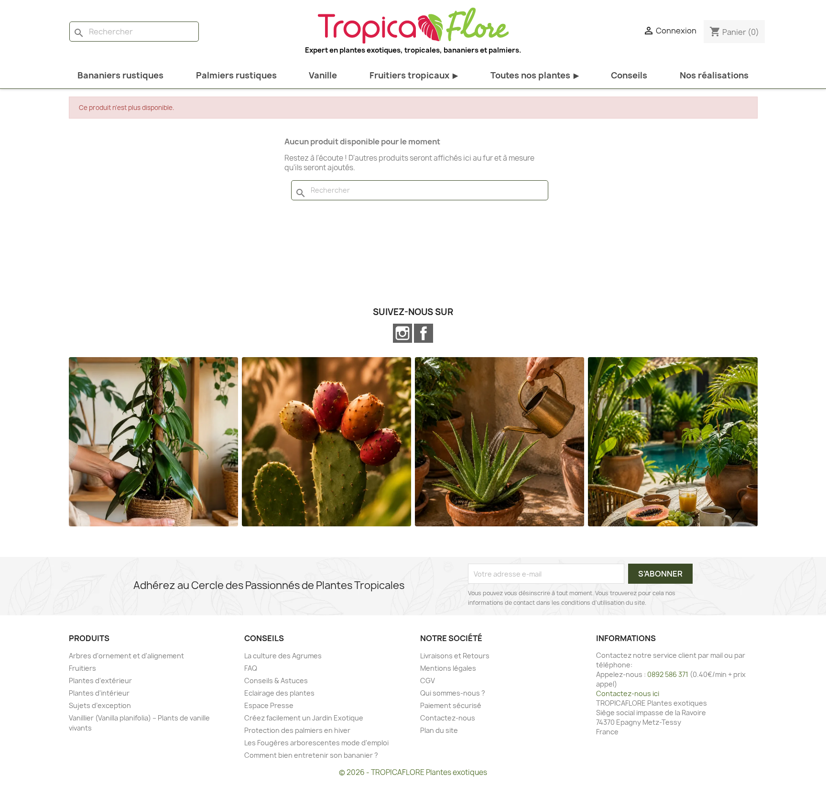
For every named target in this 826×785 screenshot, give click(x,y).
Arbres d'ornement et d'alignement (126, 655)
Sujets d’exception (100, 705)
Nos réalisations (714, 75)
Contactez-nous (447, 717)
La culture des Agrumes (283, 655)
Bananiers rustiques (120, 75)
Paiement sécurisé (450, 705)
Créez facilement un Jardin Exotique (303, 717)
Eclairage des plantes (279, 693)
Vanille (323, 75)
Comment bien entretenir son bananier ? (311, 755)
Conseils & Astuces (276, 680)
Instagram (402, 333)
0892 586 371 (667, 674)
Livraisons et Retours (454, 655)
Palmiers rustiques (236, 75)
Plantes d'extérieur (100, 680)
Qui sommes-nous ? (452, 693)
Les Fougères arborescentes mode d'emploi (316, 742)
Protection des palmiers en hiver (297, 730)
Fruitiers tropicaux (414, 75)
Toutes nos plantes (534, 75)
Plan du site (439, 730)
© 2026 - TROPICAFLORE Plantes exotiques (413, 772)
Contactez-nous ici (627, 693)
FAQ (250, 668)
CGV (427, 680)
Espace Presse (268, 705)
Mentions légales (448, 668)
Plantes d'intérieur (99, 693)
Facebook (423, 333)
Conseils (629, 75)
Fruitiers (82, 668)
